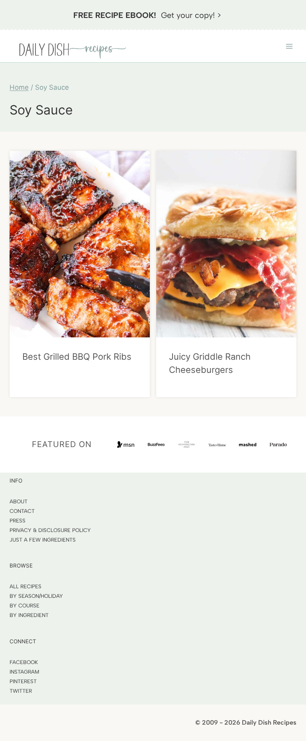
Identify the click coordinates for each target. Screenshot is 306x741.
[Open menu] (289, 46)
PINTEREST (23, 681)
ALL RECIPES (25, 586)
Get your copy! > (147, 15)
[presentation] (80, 244)
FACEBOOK (24, 662)
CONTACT (22, 511)
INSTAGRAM (24, 671)
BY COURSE (24, 605)
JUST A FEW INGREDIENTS (43, 539)
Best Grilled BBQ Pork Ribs (76, 356)
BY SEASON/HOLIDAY (36, 596)
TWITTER (21, 691)
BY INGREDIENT (29, 615)
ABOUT (18, 501)
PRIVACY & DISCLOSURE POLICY (50, 530)
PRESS (18, 520)
